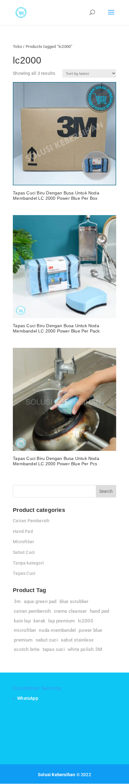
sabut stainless (77, 640)
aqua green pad (40, 601)
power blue (90, 630)
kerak (39, 621)
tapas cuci (54, 649)
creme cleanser (70, 611)
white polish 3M (85, 649)
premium (23, 640)
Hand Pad (23, 531)
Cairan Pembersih (31, 520)
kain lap (22, 621)
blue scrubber (74, 601)
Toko (17, 46)
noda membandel (57, 630)
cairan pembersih (32, 611)
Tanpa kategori (28, 562)
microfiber (25, 630)
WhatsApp (27, 698)
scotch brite (26, 649)
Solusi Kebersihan (56, 774)
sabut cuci (47, 640)
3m (17, 601)
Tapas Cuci (24, 573)
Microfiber (23, 541)
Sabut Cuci (24, 552)
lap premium (61, 621)
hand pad (99, 611)
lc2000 (85, 621)
